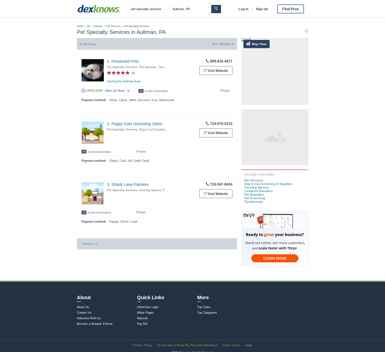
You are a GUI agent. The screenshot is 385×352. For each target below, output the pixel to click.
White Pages (145, 312)
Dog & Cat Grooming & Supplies (160, 129)
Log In (243, 9)
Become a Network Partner (95, 323)
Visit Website (218, 70)
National (142, 318)
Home (80, 26)
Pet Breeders (254, 194)
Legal (248, 345)
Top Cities (204, 307)
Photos (225, 90)
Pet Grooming (254, 198)
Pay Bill (142, 323)
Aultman (98, 26)
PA (88, 26)
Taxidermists (166, 67)
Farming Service (150, 190)
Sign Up (262, 9)
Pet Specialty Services (122, 67)
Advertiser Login (148, 307)
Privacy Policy (142, 345)
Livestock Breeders (258, 191)
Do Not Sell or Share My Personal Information (187, 345)
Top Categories (207, 312)
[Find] (216, 9)
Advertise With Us (89, 318)
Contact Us (84, 312)
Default (225, 44)
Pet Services (113, 26)
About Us (83, 307)
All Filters (90, 44)
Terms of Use (231, 345)
